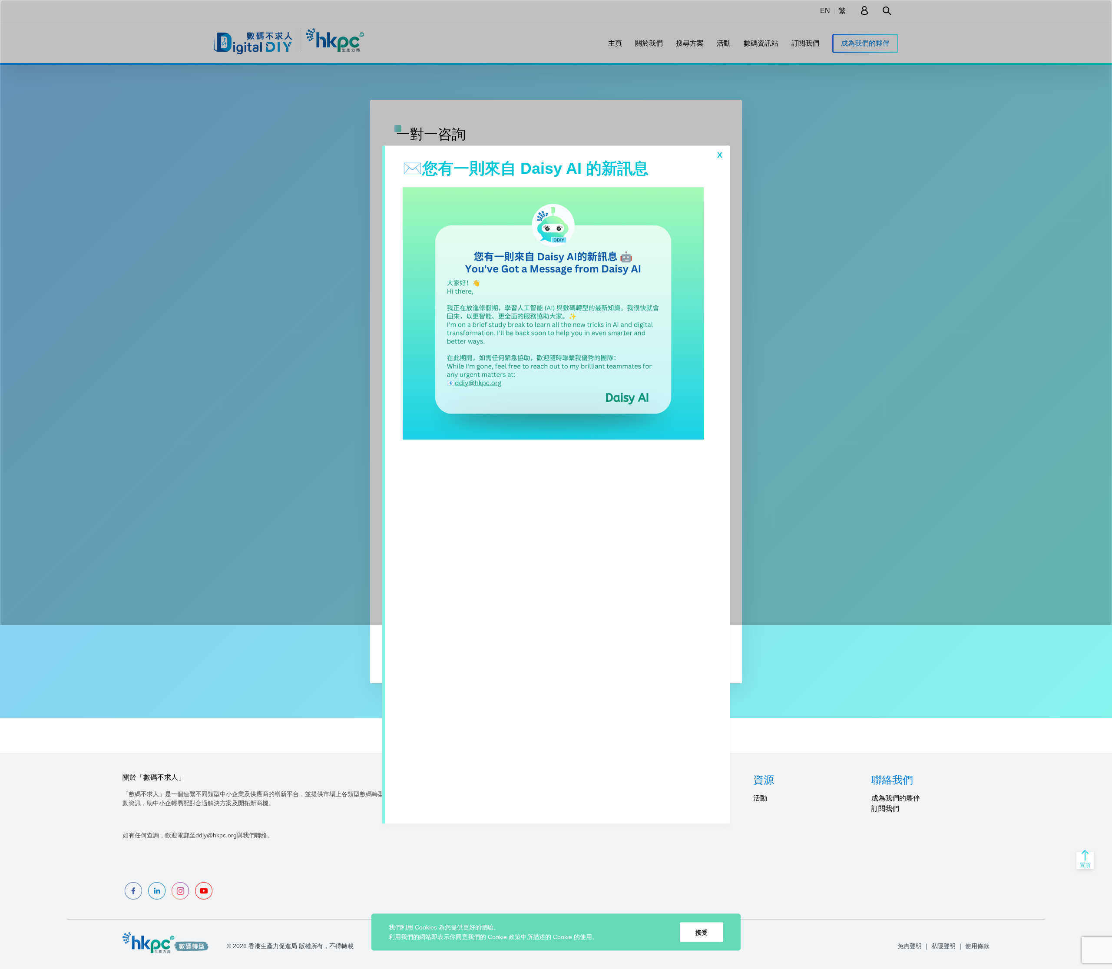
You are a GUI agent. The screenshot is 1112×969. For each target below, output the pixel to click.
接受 (701, 932)
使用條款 (977, 946)
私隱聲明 (943, 946)
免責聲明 (909, 946)
